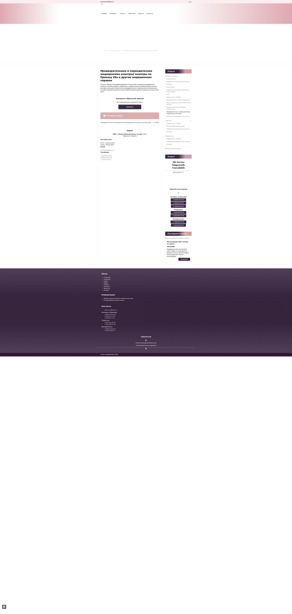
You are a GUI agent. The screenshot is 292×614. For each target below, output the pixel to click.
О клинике (112, 13)
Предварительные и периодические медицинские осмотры (178, 112)
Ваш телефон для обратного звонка (136, 374)
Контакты (149, 13)
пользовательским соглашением (151, 394)
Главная (104, 13)
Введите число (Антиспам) (133, 386)
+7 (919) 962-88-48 (178, 212)
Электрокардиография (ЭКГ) (175, 126)
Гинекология (170, 87)
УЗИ (167, 94)
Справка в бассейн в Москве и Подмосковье (176, 108)
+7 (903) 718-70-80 (106, 155)
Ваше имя (128, 369)
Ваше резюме (129, 430)
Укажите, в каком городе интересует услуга (138, 380)
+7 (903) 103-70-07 (106, 157)
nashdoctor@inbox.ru (107, 150)
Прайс (106, 283)
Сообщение (129, 423)
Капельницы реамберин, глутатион (177, 116)
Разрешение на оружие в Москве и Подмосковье (177, 90)
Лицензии (107, 279)
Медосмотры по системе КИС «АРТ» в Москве (178, 103)
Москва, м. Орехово (171, 76)
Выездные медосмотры (173, 148)
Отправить (160, 389)
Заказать (129, 107)
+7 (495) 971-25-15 (105, 159)
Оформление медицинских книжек (177, 81)
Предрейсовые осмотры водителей (178, 100)
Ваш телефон (129, 411)
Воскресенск (169, 136)
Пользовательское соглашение (146, 345)
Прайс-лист (132, 13)
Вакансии (107, 288)
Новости (141, 13)
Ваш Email (128, 416)
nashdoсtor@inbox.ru (107, 1)
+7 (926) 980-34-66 (178, 215)
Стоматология (171, 79)
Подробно (184, 259)
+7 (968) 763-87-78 (178, 222)
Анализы (169, 84)
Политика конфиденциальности (146, 343)
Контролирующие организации (114, 300)
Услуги (122, 13)
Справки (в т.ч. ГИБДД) (173, 97)
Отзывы (106, 290)
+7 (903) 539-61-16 (178, 225)
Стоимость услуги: (114, 116)
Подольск (168, 120)
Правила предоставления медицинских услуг (118, 298)
